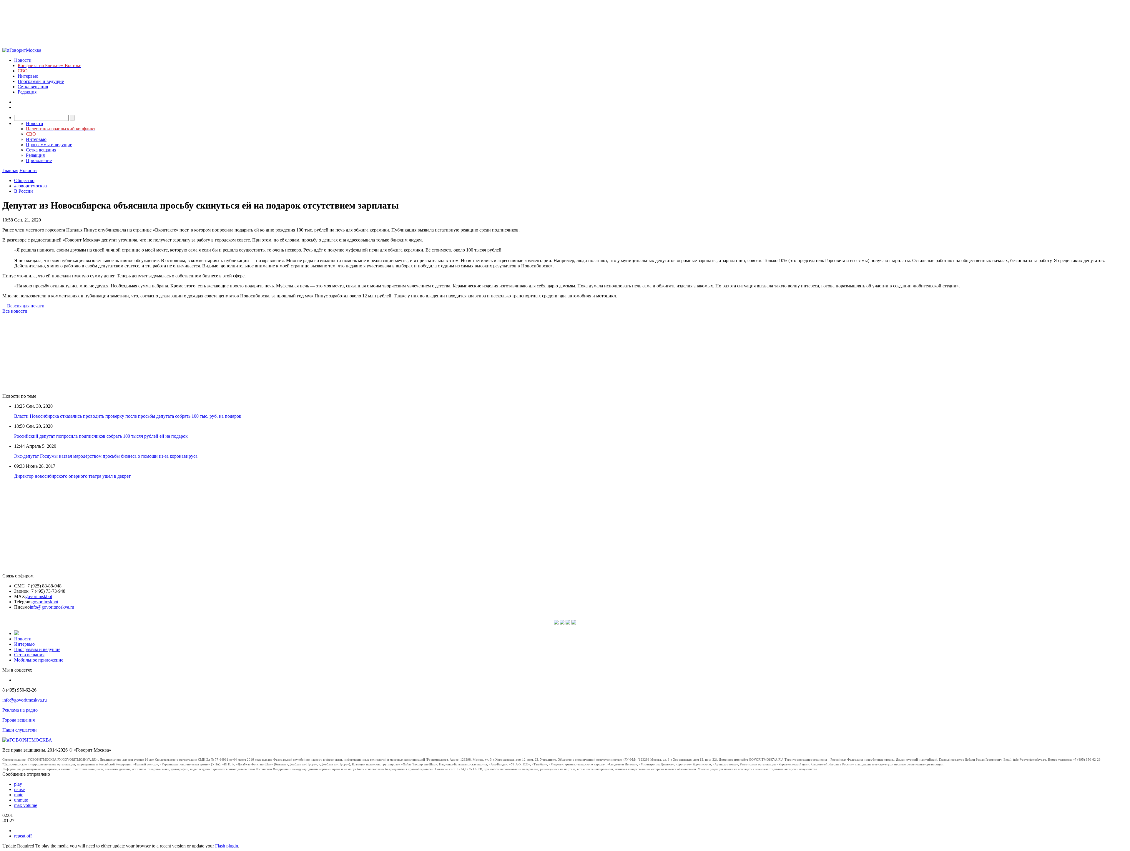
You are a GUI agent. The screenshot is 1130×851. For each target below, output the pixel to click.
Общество (24, 180)
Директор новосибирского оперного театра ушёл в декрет (72, 476)
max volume (25, 805)
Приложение (39, 160)
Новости (22, 60)
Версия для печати (25, 305)
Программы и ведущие (41, 81)
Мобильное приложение (38, 659)
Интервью (28, 76)
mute (18, 794)
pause (19, 789)
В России (23, 191)
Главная (10, 170)
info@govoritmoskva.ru (52, 606)
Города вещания (18, 719)
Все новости (14, 311)
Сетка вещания (33, 86)
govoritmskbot (38, 596)
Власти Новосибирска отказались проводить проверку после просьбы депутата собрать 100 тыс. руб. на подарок (127, 416)
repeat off (23, 835)
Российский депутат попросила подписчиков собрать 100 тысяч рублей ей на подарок (101, 436)
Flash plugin (226, 845)
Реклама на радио (20, 709)
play (18, 784)
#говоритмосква (30, 185)
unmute (21, 799)
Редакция (27, 91)
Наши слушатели (19, 729)
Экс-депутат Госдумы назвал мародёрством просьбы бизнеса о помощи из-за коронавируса (105, 456)
